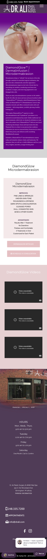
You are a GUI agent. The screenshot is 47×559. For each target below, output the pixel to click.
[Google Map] (23, 475)
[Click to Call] (15, 3)
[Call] (14, 509)
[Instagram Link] (30, 531)
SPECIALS (25, 407)
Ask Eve (11, 555)
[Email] (14, 522)
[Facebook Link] (25, 531)
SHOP (33, 407)
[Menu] (40, 8)
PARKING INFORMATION (23, 493)
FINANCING (16, 407)
